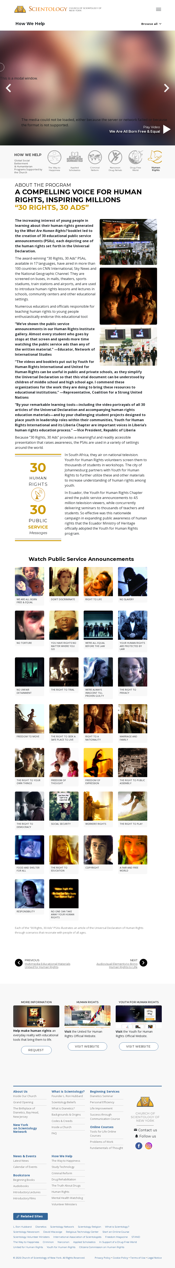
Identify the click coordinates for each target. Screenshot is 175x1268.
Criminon (48, 1242)
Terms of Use (138, 1257)
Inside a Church (61, 1127)
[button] (16, 88)
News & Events (24, 1156)
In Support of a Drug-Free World (118, 1242)
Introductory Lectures (27, 1192)
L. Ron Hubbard (22, 1226)
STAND (135, 1236)
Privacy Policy (103, 1257)
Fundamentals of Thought (106, 1148)
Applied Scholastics (84, 1242)
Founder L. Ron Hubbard (67, 1096)
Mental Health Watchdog (67, 1198)
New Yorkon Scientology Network (25, 1128)
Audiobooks (21, 1186)
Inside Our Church (24, 1096)
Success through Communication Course (105, 1116)
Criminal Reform (62, 1173)
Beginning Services (105, 1091)
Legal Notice (155, 1257)
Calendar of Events (25, 1167)
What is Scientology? (68, 1091)
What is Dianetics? (63, 1108)
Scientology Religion (89, 1226)
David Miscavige (52, 1231)
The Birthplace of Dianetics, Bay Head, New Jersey (26, 1112)
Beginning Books (24, 1180)
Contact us (147, 1130)
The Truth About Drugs (66, 1185)
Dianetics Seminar (101, 1096)
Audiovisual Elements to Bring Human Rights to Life (116, 965)
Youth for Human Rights (61, 1247)
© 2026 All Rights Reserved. (49, 1257)
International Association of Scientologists (77, 1236)
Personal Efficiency (102, 1102)
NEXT (133, 960)
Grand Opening (23, 1102)
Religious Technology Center (82, 1231)
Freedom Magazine (116, 1236)
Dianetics (40, 1226)
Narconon (63, 1242)
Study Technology (63, 1167)
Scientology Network (62, 1226)
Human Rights (60, 1192)
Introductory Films (24, 1198)
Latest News (21, 1161)
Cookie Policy (120, 1257)
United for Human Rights (28, 1247)
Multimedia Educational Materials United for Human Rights (47, 965)
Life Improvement (101, 1108)
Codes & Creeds (62, 1121)
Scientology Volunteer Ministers (31, 1236)
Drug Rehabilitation (64, 1179)
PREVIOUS (32, 960)
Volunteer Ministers (64, 1204)
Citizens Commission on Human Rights (101, 1247)
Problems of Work (101, 1142)
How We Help (30, 23)
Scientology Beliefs (64, 1102)
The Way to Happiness (66, 1161)
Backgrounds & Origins (66, 1114)
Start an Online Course (115, 1231)
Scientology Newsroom (26, 1231)
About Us (20, 1091)
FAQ (54, 1133)
